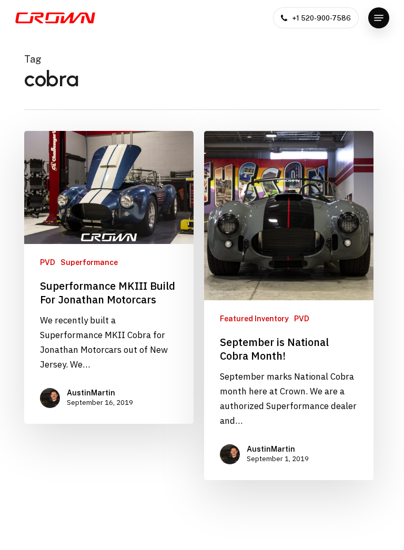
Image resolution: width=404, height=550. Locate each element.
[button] (378, 18)
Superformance (89, 262)
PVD (47, 262)
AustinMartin (91, 393)
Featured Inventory (254, 318)
